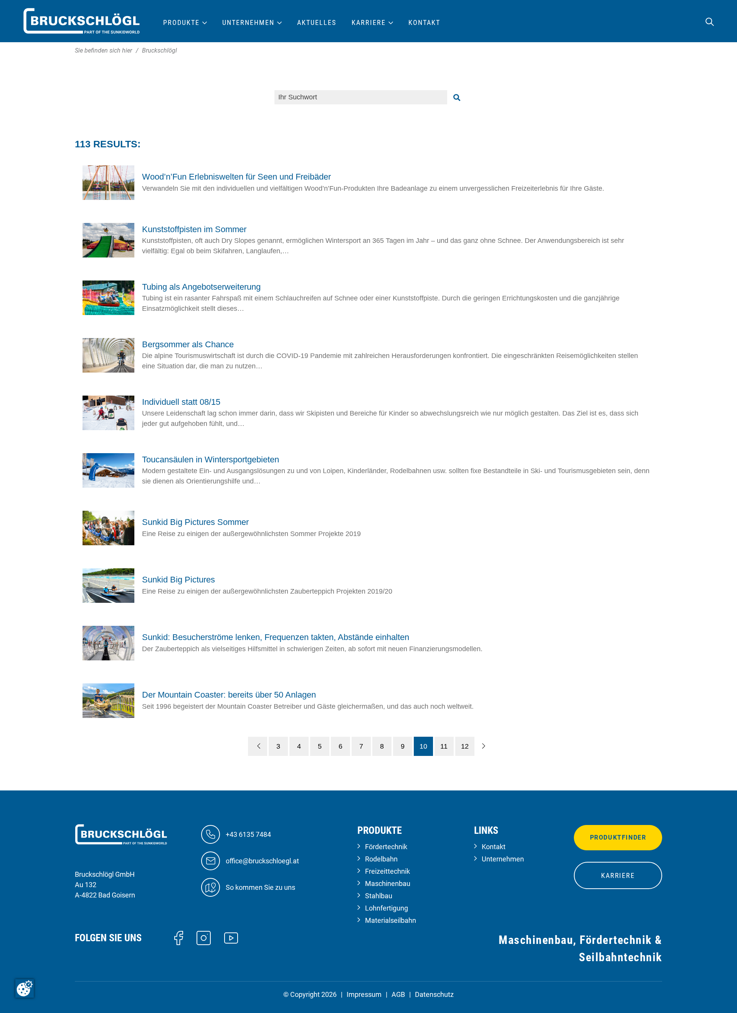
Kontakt (494, 847)
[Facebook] (178, 937)
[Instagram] (204, 937)
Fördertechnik (386, 847)
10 (423, 746)
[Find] (457, 97)
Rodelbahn (381, 859)
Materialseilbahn (390, 920)
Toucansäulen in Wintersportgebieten (210, 459)
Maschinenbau (387, 883)
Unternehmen (503, 859)
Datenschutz (434, 994)
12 (465, 746)
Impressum (364, 994)
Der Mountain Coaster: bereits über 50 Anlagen (229, 695)
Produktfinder (618, 837)
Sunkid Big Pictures (178, 579)
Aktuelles (316, 22)
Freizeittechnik (387, 871)
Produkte (181, 22)
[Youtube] (231, 937)
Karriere (618, 875)
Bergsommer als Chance (188, 344)
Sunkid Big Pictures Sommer (195, 522)
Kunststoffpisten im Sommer (194, 229)
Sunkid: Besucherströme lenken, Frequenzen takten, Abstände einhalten (275, 637)
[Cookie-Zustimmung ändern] (24, 988)
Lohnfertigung (386, 908)
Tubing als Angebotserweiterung (201, 287)
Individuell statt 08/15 (181, 402)
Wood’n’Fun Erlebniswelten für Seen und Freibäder (236, 176)
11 (444, 746)
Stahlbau (378, 896)
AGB (398, 994)
